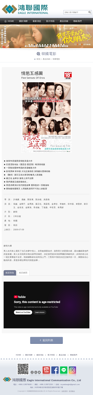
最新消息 (37, 21)
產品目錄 (64, 21)
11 (56, 45)
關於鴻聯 (23, 21)
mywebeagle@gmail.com (70, 384)
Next (89, 36)
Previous (3, 36)
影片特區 (50, 21)
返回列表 (48, 340)
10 (53, 45)
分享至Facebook (32, 374)
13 (61, 45)
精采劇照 (23, 273)
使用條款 (72, 391)
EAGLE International (25, 9)
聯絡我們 (77, 21)
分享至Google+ (35, 374)
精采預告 (10, 273)
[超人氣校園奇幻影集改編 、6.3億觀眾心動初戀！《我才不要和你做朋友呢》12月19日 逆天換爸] (46, 36)
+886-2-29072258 (46, 384)
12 (58, 45)
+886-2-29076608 (25, 384)
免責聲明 (65, 391)
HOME (11, 21)
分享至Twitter (39, 374)
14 (64, 45)
